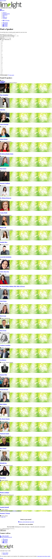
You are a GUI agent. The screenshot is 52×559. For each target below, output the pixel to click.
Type (1, 37)
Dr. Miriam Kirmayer (5, 198)
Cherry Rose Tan (4, 271)
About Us (4, 12)
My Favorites (6, 20)
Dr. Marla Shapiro (5, 419)
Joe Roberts (3, 360)
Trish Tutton (3, 301)
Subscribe (4, 530)
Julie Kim (2, 109)
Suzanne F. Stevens (5, 513)
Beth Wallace (3, 404)
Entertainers (5, 14)
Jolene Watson (4, 139)
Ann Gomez (3, 168)
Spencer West (3, 374)
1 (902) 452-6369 (5, 535)
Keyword (2, 34)
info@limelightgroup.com (6, 537)
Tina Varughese (4, 95)
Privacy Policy (5, 552)
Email (1, 529)
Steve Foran (3, 330)
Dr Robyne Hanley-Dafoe (6, 154)
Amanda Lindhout (5, 183)
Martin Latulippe (4, 492)
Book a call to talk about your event (26, 521)
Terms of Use (5, 554)
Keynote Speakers (6, 13)
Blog (4, 16)
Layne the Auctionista (5, 257)
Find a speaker (4, 75)
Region (1, 38)
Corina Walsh (3, 212)
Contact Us (5, 17)
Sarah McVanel (4, 389)
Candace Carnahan (5, 345)
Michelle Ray (3, 463)
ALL (3, 40)
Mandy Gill (3, 227)
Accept (1, 558)
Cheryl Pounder (4, 124)
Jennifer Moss (3, 242)
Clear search (11, 75)
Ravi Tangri (3, 448)
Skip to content (3, 0)
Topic (1, 35)
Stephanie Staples (4, 433)
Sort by (2, 39)
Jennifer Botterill (4, 507)
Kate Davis (3, 478)
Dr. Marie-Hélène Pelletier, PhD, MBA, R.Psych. (12, 286)
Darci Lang (3, 316)
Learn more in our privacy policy (43, 556)
